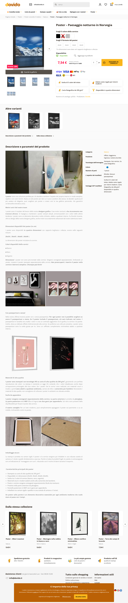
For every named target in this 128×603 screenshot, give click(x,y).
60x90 (81, 45)
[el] (121, 590)
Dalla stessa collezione (44, 136)
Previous (3, 524)
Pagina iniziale (10, 17)
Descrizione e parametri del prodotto (18, 136)
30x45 (66, 45)
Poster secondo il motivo (32, 17)
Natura (45, 17)
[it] (118, 590)
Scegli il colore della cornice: (67, 31)
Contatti (97, 583)
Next (49, 49)
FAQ (95, 580)
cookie (35, 592)
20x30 (59, 45)
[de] (115, 590)
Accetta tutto (81, 597)
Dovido (87, 97)
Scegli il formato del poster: (67, 40)
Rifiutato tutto (66, 596)
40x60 (74, 45)
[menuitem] (14, 12)
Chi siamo (97, 578)
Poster (20, 17)
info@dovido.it (15, 578)
